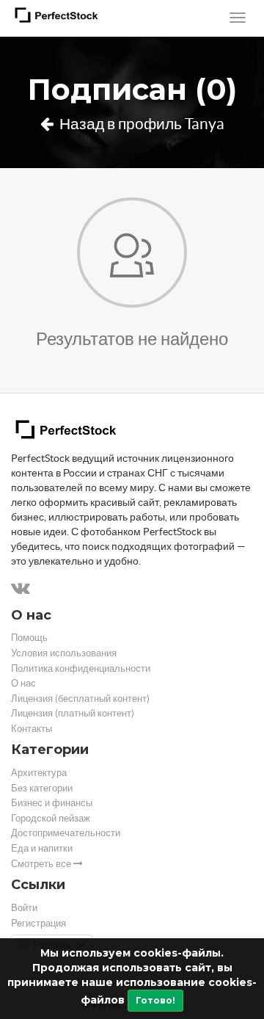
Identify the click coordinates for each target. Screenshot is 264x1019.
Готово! (155, 1000)
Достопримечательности (65, 832)
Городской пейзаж (50, 818)
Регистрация (38, 923)
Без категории (42, 788)
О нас (23, 683)
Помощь (29, 637)
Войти (24, 907)
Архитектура (39, 772)
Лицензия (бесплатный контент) (80, 698)
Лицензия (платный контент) (72, 713)
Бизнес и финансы (51, 802)
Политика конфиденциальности (80, 668)
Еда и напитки (42, 848)
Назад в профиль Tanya (140, 123)
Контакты (31, 728)
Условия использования (64, 653)
